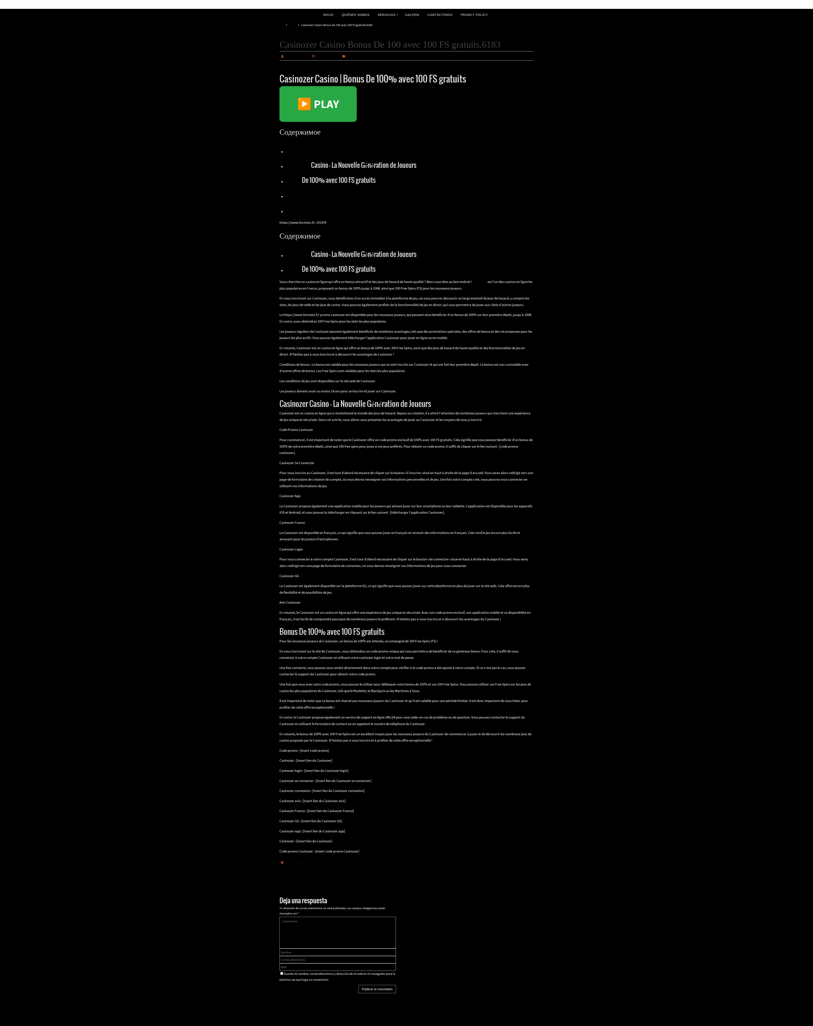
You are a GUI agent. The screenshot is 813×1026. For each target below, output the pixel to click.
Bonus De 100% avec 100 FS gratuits (330, 210)
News (292, 25)
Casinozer (297, 165)
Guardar (292, 862)
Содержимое (303, 150)
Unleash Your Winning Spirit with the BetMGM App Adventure (331, 884)
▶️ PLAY (318, 104)
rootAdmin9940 (297, 56)
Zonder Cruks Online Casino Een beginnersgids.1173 (487, 884)
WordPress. (420, 1022)
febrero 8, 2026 (328, 56)
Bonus (293, 180)
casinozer (480, 281)
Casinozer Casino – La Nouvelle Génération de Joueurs (350, 195)
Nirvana (406, 1022)
